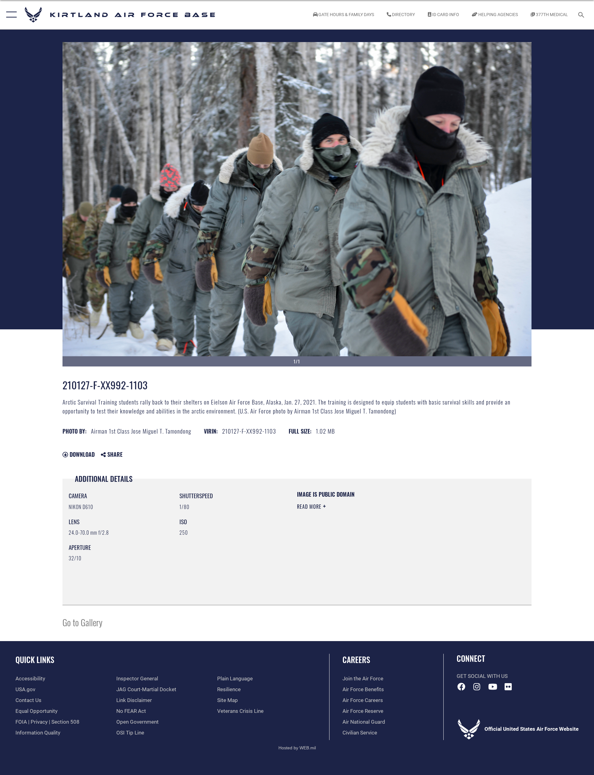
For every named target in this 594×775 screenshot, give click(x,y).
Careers (356, 659)
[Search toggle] (582, 14)
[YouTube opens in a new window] (492, 686)
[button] (10, 14)
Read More (310, 506)
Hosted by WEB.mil (297, 747)
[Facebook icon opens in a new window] (461, 686)
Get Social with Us (482, 676)
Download (81, 454)
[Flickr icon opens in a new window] (508, 686)
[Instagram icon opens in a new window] (476, 686)
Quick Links (34, 659)
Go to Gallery (82, 622)
